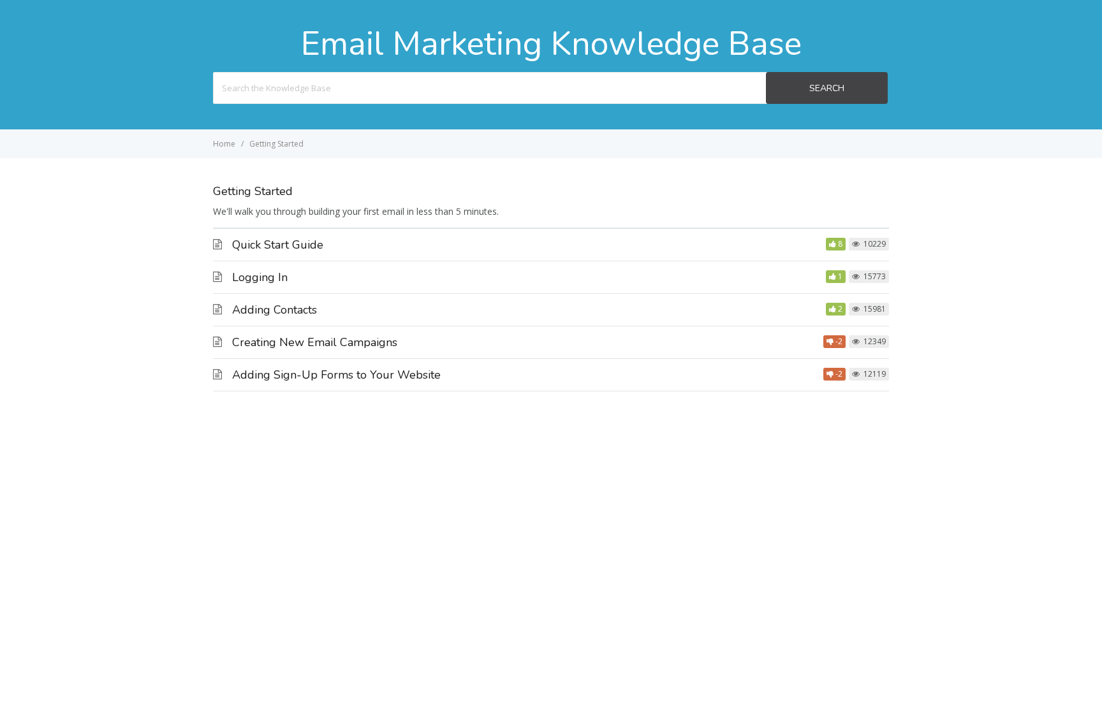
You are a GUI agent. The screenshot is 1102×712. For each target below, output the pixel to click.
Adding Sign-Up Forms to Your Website (336, 374)
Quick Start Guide (277, 244)
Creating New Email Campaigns (314, 342)
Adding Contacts (274, 309)
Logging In (260, 277)
